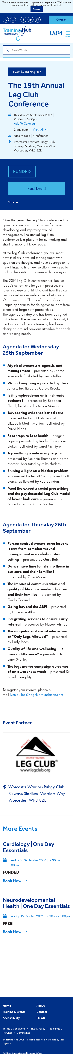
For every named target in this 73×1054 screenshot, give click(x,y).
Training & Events (14, 1012)
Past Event (36, 188)
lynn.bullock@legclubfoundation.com (36, 694)
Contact (61, 20)
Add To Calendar (25, 123)
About (40, 1005)
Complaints (23, 1032)
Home (7, 1005)
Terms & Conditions (14, 1028)
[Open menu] (68, 33)
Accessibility (11, 1018)
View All (38, 129)
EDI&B (40, 1018)
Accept (36, 9)
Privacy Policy (38, 1028)
